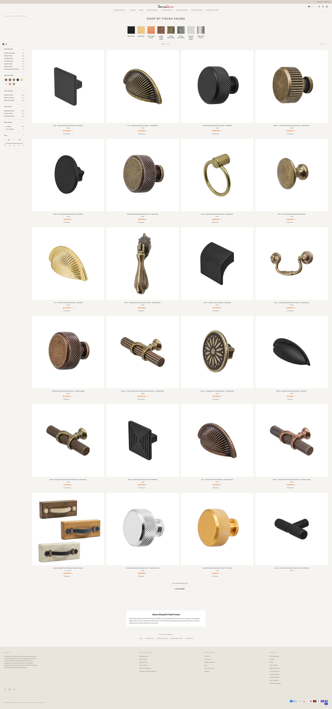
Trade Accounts (209, 668)
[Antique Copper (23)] (9, 79)
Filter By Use (8, 106)
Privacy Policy (143, 665)
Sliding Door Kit (167, 10)
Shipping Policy (144, 656)
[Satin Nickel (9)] (13, 84)
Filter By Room (8, 91)
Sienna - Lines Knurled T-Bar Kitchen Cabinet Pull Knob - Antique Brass (142, 391)
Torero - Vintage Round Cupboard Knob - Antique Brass (217, 391)
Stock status (8, 122)
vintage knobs (189, 638)
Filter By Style (8, 49)
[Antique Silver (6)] (13, 79)
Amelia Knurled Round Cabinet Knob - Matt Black (217, 125)
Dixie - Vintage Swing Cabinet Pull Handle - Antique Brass (291, 302)
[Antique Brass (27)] (6, 79)
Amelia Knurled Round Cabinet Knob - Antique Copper (68, 391)
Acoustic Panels (197, 10)
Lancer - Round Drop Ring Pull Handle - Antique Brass (217, 214)
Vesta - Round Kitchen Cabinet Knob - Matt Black (68, 214)
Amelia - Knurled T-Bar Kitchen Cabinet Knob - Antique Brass (68, 479)
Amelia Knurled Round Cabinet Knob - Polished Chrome (142, 568)
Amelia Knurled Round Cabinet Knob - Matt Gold (217, 568)
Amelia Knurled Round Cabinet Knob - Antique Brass (142, 214)
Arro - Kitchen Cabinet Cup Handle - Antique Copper (217, 479)
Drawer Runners (182, 10)
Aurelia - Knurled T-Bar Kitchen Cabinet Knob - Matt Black (291, 568)
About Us (326, 2)
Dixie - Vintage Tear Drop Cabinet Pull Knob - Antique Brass (142, 302)
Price (5, 135)
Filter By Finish (8, 75)
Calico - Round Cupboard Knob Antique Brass (291, 214)
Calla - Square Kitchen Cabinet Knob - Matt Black (68, 125)
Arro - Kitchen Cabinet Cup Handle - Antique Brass (142, 125)
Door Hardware (152, 10)
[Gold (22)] (21, 79)
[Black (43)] (17, 79)
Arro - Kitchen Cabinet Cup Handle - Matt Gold (68, 302)
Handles (133, 10)
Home (5, 16)
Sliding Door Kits (275, 668)
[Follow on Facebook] (5, 689)
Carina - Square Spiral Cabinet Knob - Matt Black (142, 479)
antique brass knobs (162, 638)
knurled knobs (149, 638)
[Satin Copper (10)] (9, 84)
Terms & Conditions (145, 668)
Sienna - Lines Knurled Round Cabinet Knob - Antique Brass (292, 125)
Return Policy (143, 659)
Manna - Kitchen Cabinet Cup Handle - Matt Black (292, 391)
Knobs (141, 10)
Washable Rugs (274, 656)
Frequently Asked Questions (147, 671)
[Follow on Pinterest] (14, 689)
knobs (140, 638)
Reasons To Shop (209, 662)
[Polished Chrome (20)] (6, 84)
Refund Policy (143, 662)
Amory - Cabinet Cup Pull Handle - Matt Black (217, 302)
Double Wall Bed (212, 10)
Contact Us (320, 2)
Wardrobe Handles (275, 683)
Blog (205, 665)
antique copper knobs (176, 638)
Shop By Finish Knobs (20, 16)
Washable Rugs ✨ (120, 10)
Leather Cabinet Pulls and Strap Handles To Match (68, 568)
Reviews (206, 671)
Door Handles (274, 665)
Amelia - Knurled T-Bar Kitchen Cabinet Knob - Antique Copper (292, 479)
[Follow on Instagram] (9, 689)
